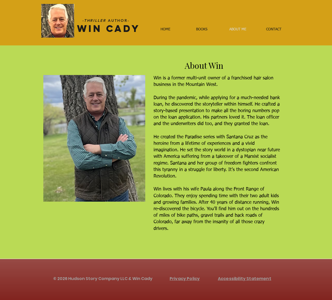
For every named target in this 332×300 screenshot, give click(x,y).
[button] (202, 29)
